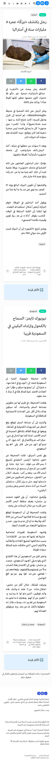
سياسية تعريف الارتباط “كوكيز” (40, 758)
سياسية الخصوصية (30, 756)
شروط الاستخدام (44, 756)
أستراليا (34, 15)
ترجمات (43, 15)
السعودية (33, 311)
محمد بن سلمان (28, 624)
